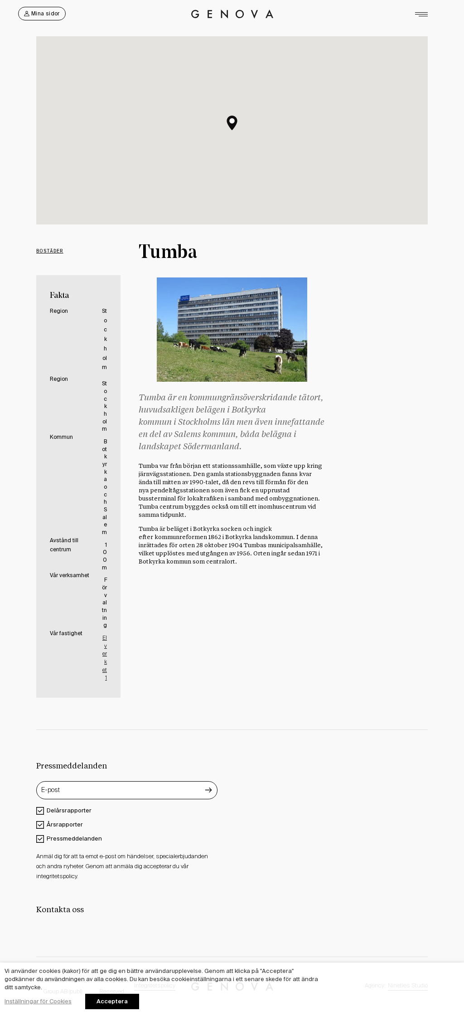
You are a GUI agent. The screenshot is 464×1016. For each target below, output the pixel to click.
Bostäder (49, 251)
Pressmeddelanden (74, 838)
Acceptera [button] (112, 1001)
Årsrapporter (65, 824)
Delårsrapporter (69, 810)
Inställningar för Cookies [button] (38, 1001)
